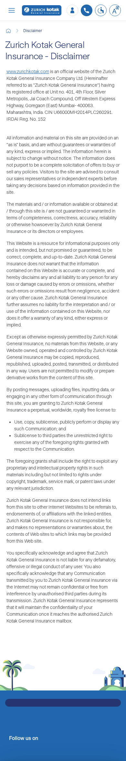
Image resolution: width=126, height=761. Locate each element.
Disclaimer (32, 30)
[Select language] (115, 10)
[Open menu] (11, 10)
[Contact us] (86, 10)
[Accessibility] (101, 10)
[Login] (72, 10)
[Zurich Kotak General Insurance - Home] (41, 10)
